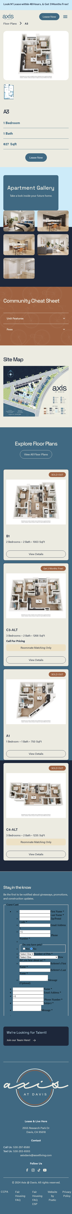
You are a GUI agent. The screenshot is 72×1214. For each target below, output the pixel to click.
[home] (8, 17)
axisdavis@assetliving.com (36, 1155)
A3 (26, 23)
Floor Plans (10, 23)
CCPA (4, 1191)
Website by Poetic (52, 1196)
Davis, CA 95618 (36, 1132)
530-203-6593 (21, 1151)
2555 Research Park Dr (36, 1128)
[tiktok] (39, 1170)
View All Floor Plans (36, 454)
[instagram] (33, 1170)
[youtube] (45, 1170)
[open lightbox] (36, 55)
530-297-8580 (21, 1147)
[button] (65, 17)
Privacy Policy (66, 1194)
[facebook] (27, 1170)
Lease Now (49, 16)
